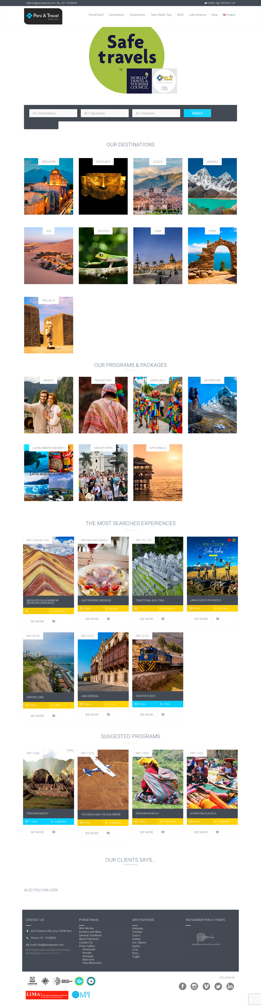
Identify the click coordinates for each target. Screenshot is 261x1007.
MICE (180, 14)
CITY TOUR (103, 661)
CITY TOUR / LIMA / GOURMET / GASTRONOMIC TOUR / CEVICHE (103, 566)
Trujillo (136, 956)
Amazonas (89, 949)
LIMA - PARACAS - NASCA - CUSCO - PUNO (48, 779)
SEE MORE (37, 621)
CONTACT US (227, 3)
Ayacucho (88, 959)
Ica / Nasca (139, 942)
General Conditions (90, 935)
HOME (210, 3)
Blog (215, 14)
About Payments (89, 939)
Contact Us (86, 942)
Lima (135, 949)
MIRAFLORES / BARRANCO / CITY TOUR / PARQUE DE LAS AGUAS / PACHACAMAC (49, 662)
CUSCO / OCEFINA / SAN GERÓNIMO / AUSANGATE (48, 566)
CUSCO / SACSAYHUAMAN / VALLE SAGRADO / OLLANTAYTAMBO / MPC (158, 662)
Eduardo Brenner (50, 953)
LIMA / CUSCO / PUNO (212, 779)
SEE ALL (48, 188)
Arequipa (88, 956)
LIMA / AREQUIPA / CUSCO (158, 779)
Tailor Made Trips (161, 14)
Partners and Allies (90, 931)
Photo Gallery (87, 946)
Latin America (197, 14)
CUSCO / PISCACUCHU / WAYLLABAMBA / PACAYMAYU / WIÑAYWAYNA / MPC (158, 566)
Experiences (137, 14)
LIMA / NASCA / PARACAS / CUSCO (103, 779)
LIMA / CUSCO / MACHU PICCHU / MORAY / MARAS (212, 566)
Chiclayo (137, 931)
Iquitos (136, 946)
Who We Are (86, 928)
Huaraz (136, 939)
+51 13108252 (69, 3)
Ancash (87, 952)
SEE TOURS (48, 407)
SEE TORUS (103, 407)
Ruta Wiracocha (92, 962)
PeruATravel (96, 14)
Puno (135, 953)
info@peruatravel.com (42, 3)
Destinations (116, 14)
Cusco (136, 935)
